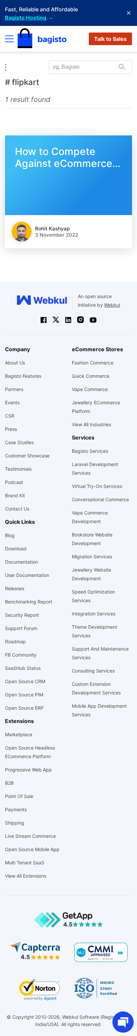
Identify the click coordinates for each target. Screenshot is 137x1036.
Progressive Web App (28, 769)
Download (16, 548)
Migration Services (92, 556)
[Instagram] (80, 320)
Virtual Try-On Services (97, 486)
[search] (122, 66)
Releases (14, 588)
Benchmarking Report (28, 601)
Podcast (14, 482)
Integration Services (93, 613)
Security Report (22, 615)
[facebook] (43, 319)
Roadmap (15, 641)
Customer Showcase (27, 455)
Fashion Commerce (92, 362)
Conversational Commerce (100, 499)
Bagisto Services (90, 451)
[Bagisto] (42, 38)
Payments (16, 809)
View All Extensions (25, 876)
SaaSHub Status (23, 668)
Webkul (112, 305)
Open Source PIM (24, 694)
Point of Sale (19, 796)
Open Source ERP (24, 708)
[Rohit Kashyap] (22, 232)
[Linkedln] (68, 319)
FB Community (21, 655)
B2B (9, 783)
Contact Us (17, 509)
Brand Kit (15, 495)
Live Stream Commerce (30, 836)
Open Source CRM (25, 681)
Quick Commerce (90, 376)
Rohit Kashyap (52, 228)
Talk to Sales (110, 39)
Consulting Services (93, 671)
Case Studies (19, 442)
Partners (14, 389)
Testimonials (18, 469)
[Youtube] (93, 319)
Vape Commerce (90, 389)
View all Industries (91, 424)
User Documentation (27, 575)
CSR (9, 416)
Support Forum (21, 628)
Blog (10, 535)
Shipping (14, 823)
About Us (15, 362)
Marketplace (18, 734)
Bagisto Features (23, 376)
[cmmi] (101, 952)
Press (11, 429)
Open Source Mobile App (32, 849)
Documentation (21, 562)
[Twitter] (56, 320)
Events (12, 402)
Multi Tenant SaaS (24, 862)
